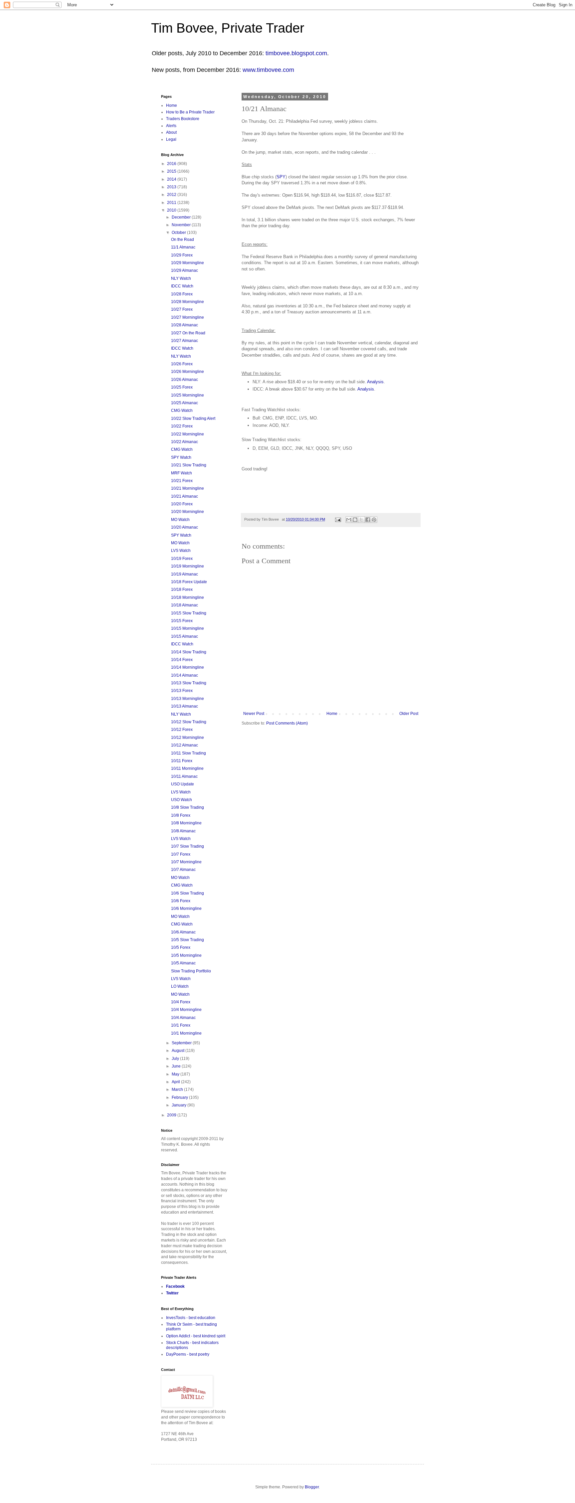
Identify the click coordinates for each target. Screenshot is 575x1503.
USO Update (182, 784)
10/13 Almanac (184, 706)
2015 (172, 171)
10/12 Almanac (184, 745)
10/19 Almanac (184, 574)
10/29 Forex (182, 255)
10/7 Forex (180, 854)
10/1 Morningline (186, 1033)
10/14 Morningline (187, 667)
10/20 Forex (182, 504)
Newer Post (253, 713)
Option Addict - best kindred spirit (195, 1336)
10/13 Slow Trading (188, 683)
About (171, 132)
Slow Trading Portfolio (191, 971)
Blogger (312, 1487)
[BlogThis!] (355, 519)
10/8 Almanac (183, 831)
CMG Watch (182, 410)
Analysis (375, 381)
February (180, 1097)
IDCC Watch (182, 286)
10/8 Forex (180, 815)
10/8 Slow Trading (187, 807)
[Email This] (348, 519)
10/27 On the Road (188, 333)
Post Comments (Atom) (287, 723)
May (176, 1074)
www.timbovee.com (268, 70)
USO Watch (181, 799)
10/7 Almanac (183, 869)
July (176, 1058)
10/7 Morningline (186, 862)
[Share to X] (361, 519)
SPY (281, 176)
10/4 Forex (180, 1002)
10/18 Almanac (184, 605)
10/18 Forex (182, 589)
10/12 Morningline (187, 737)
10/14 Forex (182, 659)
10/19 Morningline (187, 566)
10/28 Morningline (187, 301)
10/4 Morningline (186, 1009)
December (182, 217)
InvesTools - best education (190, 1317)
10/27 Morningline (187, 317)
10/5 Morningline (186, 955)
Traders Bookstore (182, 118)
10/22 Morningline (187, 434)
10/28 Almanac (184, 325)
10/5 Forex (180, 947)
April (176, 1082)
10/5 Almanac (183, 963)
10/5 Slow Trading (187, 939)
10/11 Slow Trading (188, 753)
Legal (171, 139)
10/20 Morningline (187, 511)
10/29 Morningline (187, 262)
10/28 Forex (182, 294)
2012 (172, 194)
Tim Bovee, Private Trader (227, 28)
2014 (172, 179)
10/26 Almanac (184, 379)
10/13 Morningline (187, 698)
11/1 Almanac (183, 247)
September (182, 1043)
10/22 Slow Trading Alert (193, 418)
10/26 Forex (182, 364)
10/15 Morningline (187, 628)
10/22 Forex (182, 426)
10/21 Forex (182, 480)
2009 (172, 1115)
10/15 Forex (182, 620)
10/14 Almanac (184, 675)
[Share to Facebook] (367, 519)
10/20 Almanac (184, 527)
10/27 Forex (182, 309)
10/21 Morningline (187, 488)
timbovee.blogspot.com (296, 53)
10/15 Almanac (184, 636)
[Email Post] (337, 519)
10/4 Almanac (183, 1017)
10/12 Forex (182, 729)
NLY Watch (181, 278)
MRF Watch (181, 473)
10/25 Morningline (187, 395)
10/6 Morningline (186, 908)
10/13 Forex (182, 690)
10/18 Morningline (187, 597)
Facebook (175, 1286)
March (178, 1089)
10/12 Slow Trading (188, 722)
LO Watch (180, 986)
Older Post (408, 713)
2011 (172, 202)
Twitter (172, 1293)
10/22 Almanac (184, 441)
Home (331, 713)
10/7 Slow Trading (187, 846)
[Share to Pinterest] (374, 519)
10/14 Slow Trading (188, 652)
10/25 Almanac (184, 403)
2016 (172, 163)
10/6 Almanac (183, 932)
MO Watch (180, 519)
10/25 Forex (182, 387)
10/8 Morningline (186, 823)
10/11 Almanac (184, 776)
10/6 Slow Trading (187, 893)
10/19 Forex (182, 558)
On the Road (182, 239)
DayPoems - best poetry (187, 1354)
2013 (172, 187)
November (182, 225)
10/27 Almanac (184, 340)
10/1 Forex (180, 1025)
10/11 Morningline (187, 768)
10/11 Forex (181, 760)
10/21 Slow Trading (188, 465)
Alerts (171, 125)
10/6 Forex (180, 901)
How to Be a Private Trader (190, 112)
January (179, 1105)
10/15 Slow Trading (188, 613)
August (178, 1050)
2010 (172, 210)
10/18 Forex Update (189, 582)
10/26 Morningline (187, 371)
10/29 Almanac (184, 270)
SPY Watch (181, 457)
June (177, 1066)
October (179, 232)
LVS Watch (181, 550)
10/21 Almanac (184, 496)
